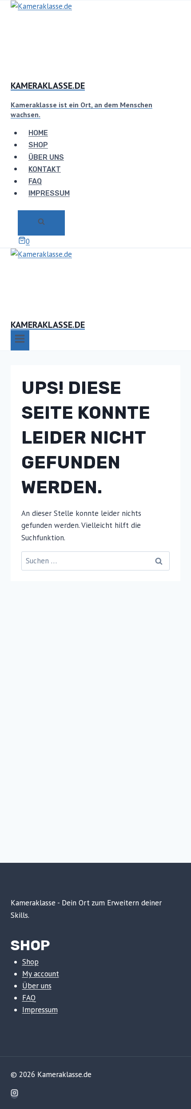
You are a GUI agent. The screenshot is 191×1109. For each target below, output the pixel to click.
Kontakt (44, 169)
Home (38, 133)
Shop (38, 145)
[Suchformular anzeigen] (41, 222)
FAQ (35, 181)
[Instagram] (14, 1094)
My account (40, 974)
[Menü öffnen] (20, 340)
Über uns (46, 157)
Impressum (49, 193)
